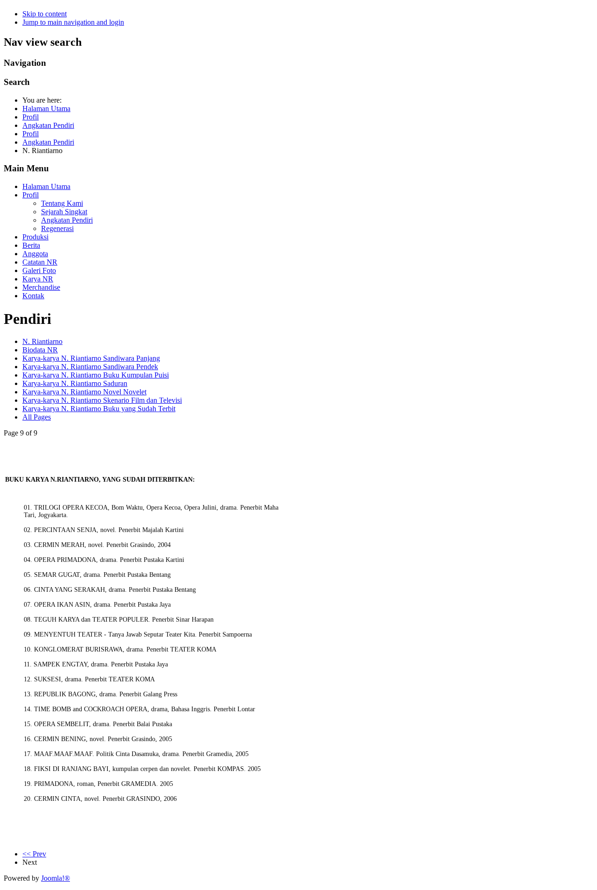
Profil (30, 195)
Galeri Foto (39, 270)
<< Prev (34, 854)
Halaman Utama (46, 186)
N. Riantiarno (42, 341)
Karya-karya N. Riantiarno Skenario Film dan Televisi (102, 400)
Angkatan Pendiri (67, 220)
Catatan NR (39, 262)
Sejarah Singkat (64, 212)
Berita (31, 245)
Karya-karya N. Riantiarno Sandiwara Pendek (90, 367)
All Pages (36, 417)
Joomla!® (55, 878)
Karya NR (37, 279)
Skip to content (44, 14)
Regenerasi (57, 228)
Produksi (35, 237)
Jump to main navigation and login (73, 22)
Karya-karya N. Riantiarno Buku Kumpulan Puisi (95, 375)
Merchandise (41, 287)
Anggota (35, 254)
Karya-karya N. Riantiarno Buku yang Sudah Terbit (98, 409)
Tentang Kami (62, 203)
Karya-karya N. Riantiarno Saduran (74, 383)
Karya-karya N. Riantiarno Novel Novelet (84, 392)
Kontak (33, 296)
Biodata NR (40, 350)
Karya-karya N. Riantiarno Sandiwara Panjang (91, 358)
